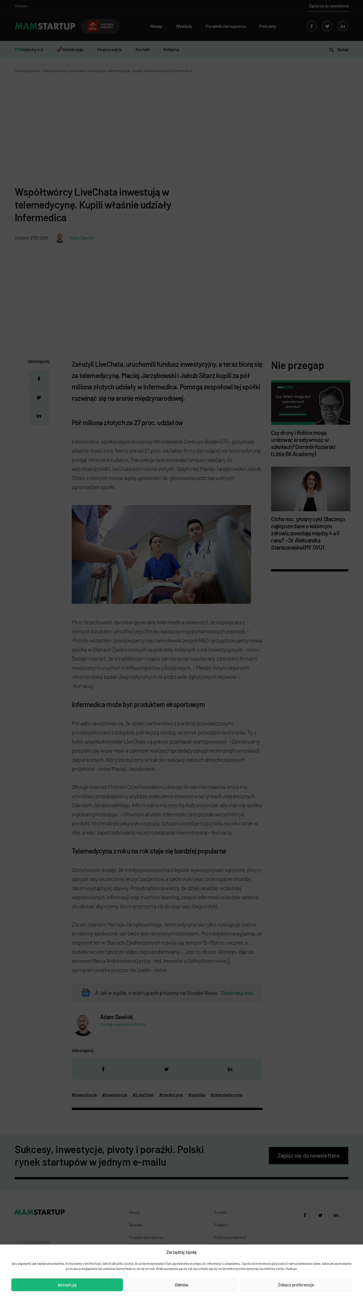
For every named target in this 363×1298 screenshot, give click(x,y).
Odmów (181, 1284)
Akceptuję (67, 1284)
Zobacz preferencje (296, 1284)
